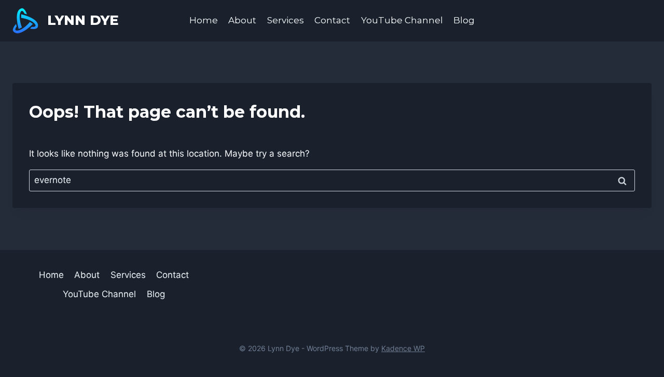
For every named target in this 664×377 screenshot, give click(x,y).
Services (285, 20)
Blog (464, 20)
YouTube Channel (402, 20)
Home (203, 20)
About (242, 20)
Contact (332, 20)
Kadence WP (403, 348)
